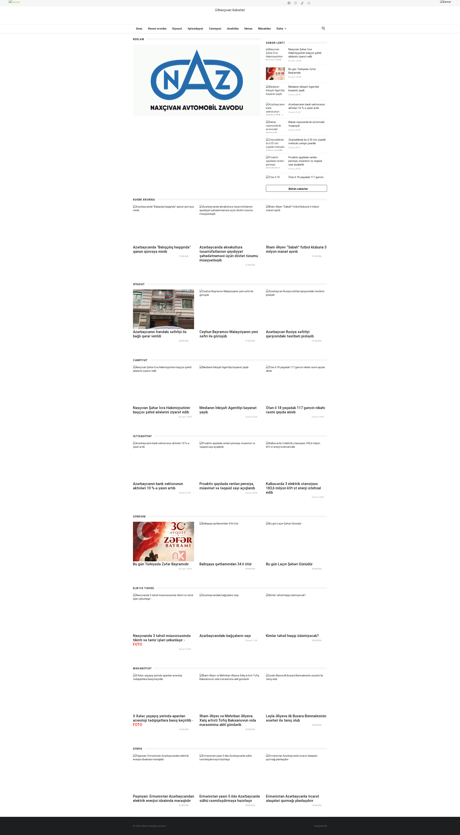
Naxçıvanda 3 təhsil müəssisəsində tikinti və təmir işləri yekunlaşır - (162, 640)
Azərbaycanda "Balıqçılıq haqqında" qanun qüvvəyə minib (162, 249)
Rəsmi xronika (157, 28)
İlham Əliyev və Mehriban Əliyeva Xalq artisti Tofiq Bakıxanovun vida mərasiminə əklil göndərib (227, 720)
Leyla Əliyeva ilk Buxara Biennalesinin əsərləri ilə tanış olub (296, 718)
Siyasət (177, 28)
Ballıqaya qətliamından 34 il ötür (225, 564)
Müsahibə (264, 28)
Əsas (139, 28)
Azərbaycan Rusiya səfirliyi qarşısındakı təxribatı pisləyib (290, 334)
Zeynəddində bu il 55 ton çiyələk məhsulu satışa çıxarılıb (307, 141)
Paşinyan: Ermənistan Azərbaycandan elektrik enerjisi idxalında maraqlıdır (163, 798)
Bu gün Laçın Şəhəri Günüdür (289, 564)
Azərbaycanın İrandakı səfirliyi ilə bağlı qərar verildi (160, 334)
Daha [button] (280, 28)
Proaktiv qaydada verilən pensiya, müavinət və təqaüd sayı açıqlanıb (305, 161)
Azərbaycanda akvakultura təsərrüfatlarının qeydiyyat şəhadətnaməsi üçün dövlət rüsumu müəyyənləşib (228, 253)
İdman (248, 28)
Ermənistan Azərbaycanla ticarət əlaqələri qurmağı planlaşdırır (292, 798)
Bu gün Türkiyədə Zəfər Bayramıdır (161, 564)
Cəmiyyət (215, 28)
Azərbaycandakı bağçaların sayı (225, 636)
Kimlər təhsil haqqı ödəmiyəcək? (292, 636)
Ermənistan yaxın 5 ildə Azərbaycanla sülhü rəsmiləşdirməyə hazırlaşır (229, 798)
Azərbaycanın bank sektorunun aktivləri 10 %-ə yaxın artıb (306, 106)
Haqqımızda (320, 826)
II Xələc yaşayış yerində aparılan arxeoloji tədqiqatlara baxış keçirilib (163, 720)
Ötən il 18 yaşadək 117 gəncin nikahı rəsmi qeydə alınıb (305, 179)
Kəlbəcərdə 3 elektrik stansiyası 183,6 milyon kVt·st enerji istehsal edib (293, 488)
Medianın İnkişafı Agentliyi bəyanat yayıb (303, 88)
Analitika (233, 28)
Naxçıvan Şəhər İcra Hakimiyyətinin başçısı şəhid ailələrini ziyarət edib (304, 53)
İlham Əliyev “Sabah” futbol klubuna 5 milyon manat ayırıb (296, 249)
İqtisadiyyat (195, 28)
